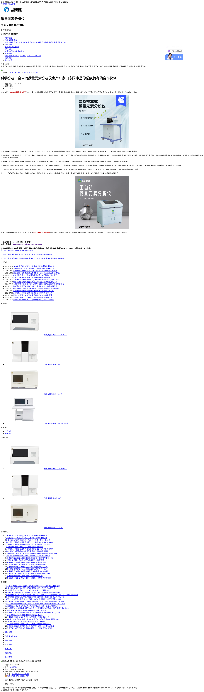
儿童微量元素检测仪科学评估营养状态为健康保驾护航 (33, 291)
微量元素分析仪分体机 (52, 364)
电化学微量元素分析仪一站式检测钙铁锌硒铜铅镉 (31, 277)
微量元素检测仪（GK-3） (53, 394)
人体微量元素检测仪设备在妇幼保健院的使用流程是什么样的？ (37, 280)
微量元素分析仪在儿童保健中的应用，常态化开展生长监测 (35, 271)
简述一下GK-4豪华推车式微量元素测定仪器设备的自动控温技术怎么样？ (34, 613)
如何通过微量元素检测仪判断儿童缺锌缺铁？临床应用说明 (35, 286)
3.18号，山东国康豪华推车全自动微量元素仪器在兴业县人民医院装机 (33, 619)
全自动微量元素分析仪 (13, 42)
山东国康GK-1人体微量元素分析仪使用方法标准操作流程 (28, 573)
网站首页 (8, 38)
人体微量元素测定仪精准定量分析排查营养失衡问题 (32, 293)
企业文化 (30, 56)
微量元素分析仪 (11, 40)
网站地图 (11, 4)
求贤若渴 (37, 56)
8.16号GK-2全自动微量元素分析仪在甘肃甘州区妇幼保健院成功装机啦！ (33, 592)
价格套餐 (8, 60)
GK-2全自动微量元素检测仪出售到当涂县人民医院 (26, 621)
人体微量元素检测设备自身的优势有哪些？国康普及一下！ (29, 617)
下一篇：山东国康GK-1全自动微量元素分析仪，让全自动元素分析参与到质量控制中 (32, 258)
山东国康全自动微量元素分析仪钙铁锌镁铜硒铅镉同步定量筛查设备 (38, 284)
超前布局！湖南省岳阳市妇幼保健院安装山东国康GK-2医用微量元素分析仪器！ (36, 597)
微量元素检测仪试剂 (46, 42)
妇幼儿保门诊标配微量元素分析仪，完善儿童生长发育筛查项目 (37, 273)
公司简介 (15, 56)
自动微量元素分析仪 (30, 42)
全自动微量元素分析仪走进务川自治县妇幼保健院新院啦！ (29, 624)
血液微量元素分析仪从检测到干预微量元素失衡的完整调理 (29, 578)
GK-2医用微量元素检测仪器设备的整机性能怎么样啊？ (27, 610)
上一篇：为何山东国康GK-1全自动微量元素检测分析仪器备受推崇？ (26, 254)
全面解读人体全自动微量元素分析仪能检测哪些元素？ (33, 297)
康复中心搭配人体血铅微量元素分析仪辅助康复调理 (32, 295)
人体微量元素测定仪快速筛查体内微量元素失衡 (24, 576)
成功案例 (20, 51)
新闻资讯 (8, 44)
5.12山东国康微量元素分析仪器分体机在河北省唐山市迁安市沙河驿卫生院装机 (35, 604)
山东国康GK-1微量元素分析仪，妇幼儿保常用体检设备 (33, 268)
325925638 (13, 667)
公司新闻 (8, 47)
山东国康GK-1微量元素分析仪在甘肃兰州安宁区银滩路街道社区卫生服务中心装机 (38, 608)
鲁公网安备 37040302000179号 (18, 676)
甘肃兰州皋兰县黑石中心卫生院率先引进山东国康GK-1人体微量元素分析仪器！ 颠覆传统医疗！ (42, 595)
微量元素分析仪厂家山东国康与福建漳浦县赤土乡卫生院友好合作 (30, 588)
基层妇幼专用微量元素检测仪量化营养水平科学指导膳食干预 (36, 288)
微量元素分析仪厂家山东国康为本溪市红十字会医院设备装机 (30, 628)
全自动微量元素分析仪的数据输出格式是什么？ (24, 615)
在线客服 (4, 4)
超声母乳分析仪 (60, 42)
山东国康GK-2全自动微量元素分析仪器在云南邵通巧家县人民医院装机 (32, 606)
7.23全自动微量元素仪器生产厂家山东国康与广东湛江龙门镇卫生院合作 (33, 586)
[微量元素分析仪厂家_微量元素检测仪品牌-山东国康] (13, 13)
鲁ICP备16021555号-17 (20, 674)
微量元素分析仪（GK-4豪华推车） (57, 423)
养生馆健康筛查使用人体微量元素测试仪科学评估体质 (33, 300)
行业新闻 (15, 47)
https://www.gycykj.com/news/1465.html (27, 244)
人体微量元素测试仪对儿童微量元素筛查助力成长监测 (27, 571)
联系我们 (23, 56)
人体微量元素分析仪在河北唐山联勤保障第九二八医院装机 (28, 590)
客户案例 (8, 49)
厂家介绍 (8, 53)
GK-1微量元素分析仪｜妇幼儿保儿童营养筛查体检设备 (33, 266)
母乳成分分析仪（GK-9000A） (55, 335)
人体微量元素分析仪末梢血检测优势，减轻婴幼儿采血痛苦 (35, 275)
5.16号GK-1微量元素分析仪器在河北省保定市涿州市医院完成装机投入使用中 (35, 601)
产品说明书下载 (11, 51)
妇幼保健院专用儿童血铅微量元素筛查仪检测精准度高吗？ (35, 282)
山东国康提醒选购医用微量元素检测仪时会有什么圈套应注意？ (30, 626)
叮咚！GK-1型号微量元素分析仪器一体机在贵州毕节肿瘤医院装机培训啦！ (34, 599)
